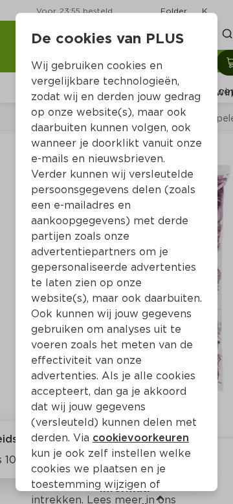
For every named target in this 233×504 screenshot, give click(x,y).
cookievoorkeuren (141, 438)
